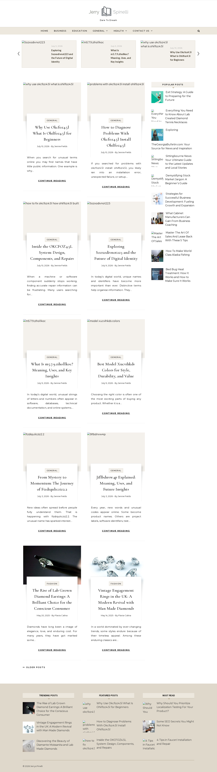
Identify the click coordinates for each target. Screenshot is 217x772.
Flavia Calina (61, 615)
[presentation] (18, 53)
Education (79, 30)
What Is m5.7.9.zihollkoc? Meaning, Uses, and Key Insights (52, 370)
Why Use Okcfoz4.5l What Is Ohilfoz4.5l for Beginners (52, 133)
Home (44, 30)
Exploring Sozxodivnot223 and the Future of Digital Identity (116, 252)
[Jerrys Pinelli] (108, 12)
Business (60, 30)
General (99, 30)
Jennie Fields (60, 146)
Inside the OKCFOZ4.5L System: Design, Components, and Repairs (52, 252)
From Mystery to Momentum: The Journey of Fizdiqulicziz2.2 (52, 483)
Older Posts (35, 667)
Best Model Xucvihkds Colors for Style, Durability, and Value (116, 370)
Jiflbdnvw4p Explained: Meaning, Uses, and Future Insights (116, 483)
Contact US (141, 30)
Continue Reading (52, 180)
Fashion (52, 584)
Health (119, 30)
